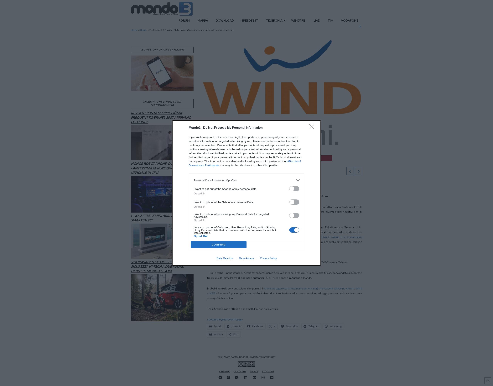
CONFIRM (219, 244)
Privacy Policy (268, 258)
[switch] (294, 188)
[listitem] (246, 180)
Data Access (246, 258)
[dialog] (246, 193)
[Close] (313, 128)
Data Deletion (224, 258)
